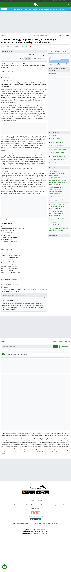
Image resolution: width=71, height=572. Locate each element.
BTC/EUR (60, 1)
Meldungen (47, 35)
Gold (42, 1)
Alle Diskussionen (56, 163)
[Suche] (68, 4)
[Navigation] (3, 4)
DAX (9, 1)
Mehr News (52, 235)
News (41, 35)
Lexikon (26, 505)
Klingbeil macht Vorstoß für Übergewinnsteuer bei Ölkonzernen (57, 221)
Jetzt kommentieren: (25, 46)
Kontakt (47, 505)
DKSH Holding (9, 58)
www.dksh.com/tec (34, 193)
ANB (40, 505)
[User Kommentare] (4, 567)
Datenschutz (62, 505)
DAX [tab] (51, 52)
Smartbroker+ (19, 303)
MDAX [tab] (64, 52)
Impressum (8, 505)
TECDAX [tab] (57, 52)
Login (55, 346)
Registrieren (64, 346)
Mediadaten (17, 505)
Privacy (54, 505)
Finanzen (34, 505)
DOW (25, 1)
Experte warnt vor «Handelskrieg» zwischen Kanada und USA (56, 173)
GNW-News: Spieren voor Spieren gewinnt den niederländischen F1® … (56, 189)
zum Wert (53, 73)
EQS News (54, 35)
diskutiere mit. (19, 295)
